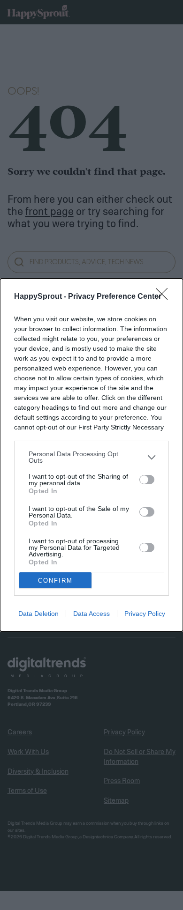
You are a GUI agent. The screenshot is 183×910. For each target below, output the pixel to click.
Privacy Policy (144, 613)
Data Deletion (38, 613)
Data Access (91, 613)
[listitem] (91, 457)
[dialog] (91, 455)
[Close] (165, 297)
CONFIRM (55, 580)
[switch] (146, 479)
